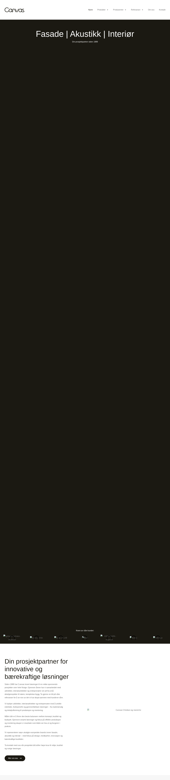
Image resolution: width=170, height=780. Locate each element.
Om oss (151, 10)
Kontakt (162, 10)
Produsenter (118, 10)
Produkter (101, 10)
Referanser (135, 10)
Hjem (90, 10)
